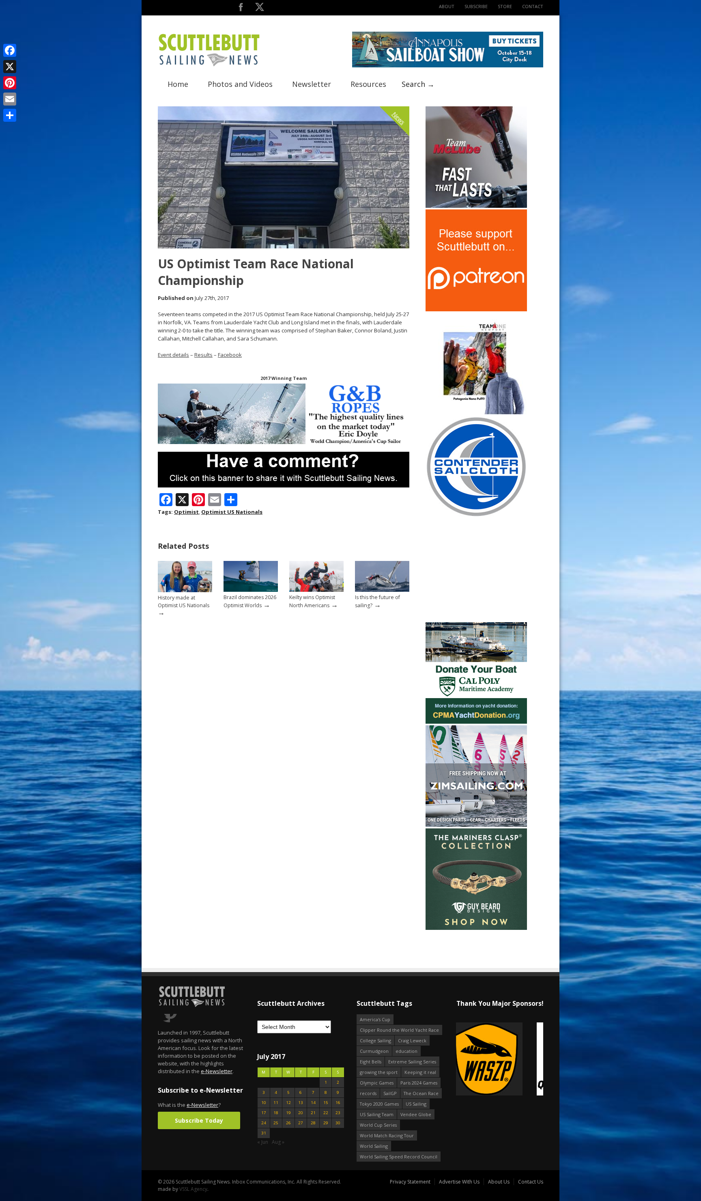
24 (263, 1123)
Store (505, 6)
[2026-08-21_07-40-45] (447, 65)
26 (288, 1123)
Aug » (278, 1141)
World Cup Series (378, 1125)
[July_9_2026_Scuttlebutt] (476, 721)
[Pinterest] (10, 83)
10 (263, 1102)
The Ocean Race (421, 1093)
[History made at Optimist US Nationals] (185, 590)
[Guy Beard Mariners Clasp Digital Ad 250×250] (476, 928)
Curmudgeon (374, 1051)
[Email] (10, 99)
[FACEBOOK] (241, 9)
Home (178, 84)
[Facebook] (10, 50)
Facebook (230, 354)
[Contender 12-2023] (476, 515)
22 (325, 1112)
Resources (368, 84)
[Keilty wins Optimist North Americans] (316, 589)
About (446, 6)
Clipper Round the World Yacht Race (399, 1030)
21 (313, 1112)
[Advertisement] (476, 570)
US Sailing (416, 1104)
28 (313, 1123)
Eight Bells (370, 1062)
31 (263, 1133)
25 (275, 1123)
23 (337, 1112)
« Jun (262, 1141)
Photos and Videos (240, 84)
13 (300, 1102)
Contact (532, 6)
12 (288, 1102)
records (368, 1093)
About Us (499, 1181)
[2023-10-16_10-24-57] (499, 1059)
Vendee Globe (415, 1114)
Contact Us (530, 1181)
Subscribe (476, 6)
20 (300, 1112)
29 (325, 1123)
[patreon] (476, 309)
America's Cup (375, 1019)
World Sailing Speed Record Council (398, 1157)
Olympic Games (377, 1083)
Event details (173, 354)
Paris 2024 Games (418, 1083)
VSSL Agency (193, 1189)
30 (337, 1123)
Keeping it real (420, 1072)
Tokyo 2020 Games (379, 1104)
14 (313, 1102)
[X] (10, 66)
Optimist (186, 511)
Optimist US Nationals (231, 511)
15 (325, 1102)
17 (263, 1112)
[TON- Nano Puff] (476, 412)
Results (203, 354)
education (406, 1051)
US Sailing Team (377, 1114)
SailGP (390, 1093)
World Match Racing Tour (387, 1135)
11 (275, 1102)
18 (275, 1112)
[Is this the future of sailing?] (382, 589)
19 (288, 1112)
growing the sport (379, 1072)
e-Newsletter (216, 1071)
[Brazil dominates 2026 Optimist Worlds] (251, 589)
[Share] (10, 115)
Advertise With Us (459, 1181)
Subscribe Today (199, 1120)
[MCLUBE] (476, 206)
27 (300, 1123)
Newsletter (311, 84)
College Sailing (375, 1040)
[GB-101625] (283, 442)
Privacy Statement (410, 1181)
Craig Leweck (412, 1040)
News (399, 118)
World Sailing (374, 1146)
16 (337, 1102)
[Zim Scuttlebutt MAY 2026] (476, 825)
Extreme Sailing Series (412, 1062)
